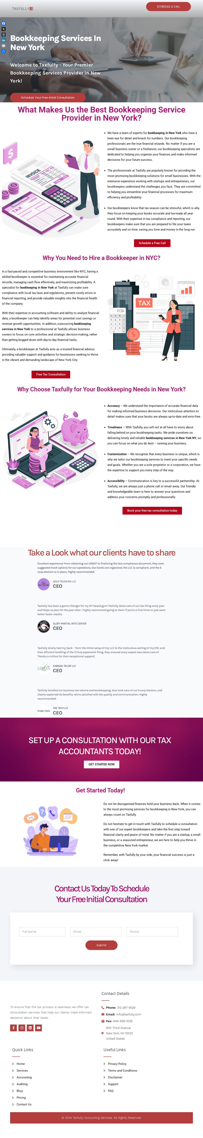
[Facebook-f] (13, 1028)
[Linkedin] (30, 1028)
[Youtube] (38, 1028)
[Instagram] (21, 1028)
